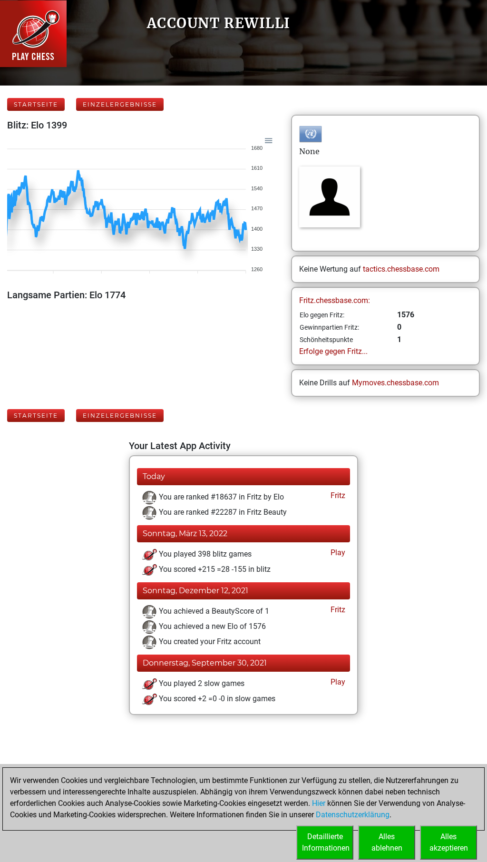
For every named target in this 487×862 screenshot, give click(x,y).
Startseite (36, 104)
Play (337, 552)
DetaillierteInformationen (326, 842)
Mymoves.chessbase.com (395, 382)
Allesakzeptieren (448, 842)
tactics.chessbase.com (401, 269)
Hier (318, 803)
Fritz (337, 495)
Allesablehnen (386, 842)
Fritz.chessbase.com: (334, 300)
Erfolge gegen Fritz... (333, 351)
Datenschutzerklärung (353, 814)
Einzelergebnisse (120, 104)
